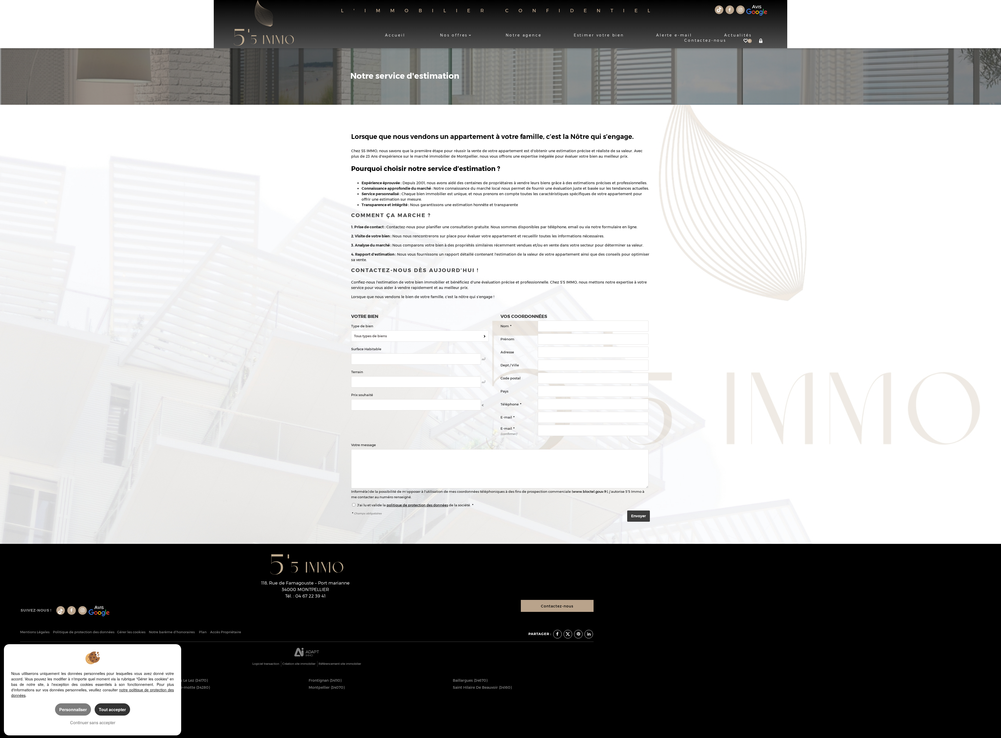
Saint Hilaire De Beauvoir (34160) (482, 687)
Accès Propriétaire (225, 632)
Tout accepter (112, 709)
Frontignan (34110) (325, 680)
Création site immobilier (298, 664)
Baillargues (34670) (470, 680)
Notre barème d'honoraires (172, 632)
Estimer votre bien (599, 35)
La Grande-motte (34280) (187, 687)
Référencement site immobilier (340, 664)
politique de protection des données (417, 505)
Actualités (738, 35)
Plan (203, 632)
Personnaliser (73, 709)
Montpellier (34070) (327, 687)
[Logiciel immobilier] (306, 652)
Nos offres (454, 35)
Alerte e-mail (674, 35)
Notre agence (524, 35)
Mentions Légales (35, 632)
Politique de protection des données (83, 632)
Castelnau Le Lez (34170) (186, 680)
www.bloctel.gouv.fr (590, 492)
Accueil (395, 35)
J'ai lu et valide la (372, 505)
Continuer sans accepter (92, 722)
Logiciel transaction (265, 664)
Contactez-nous (557, 606)
